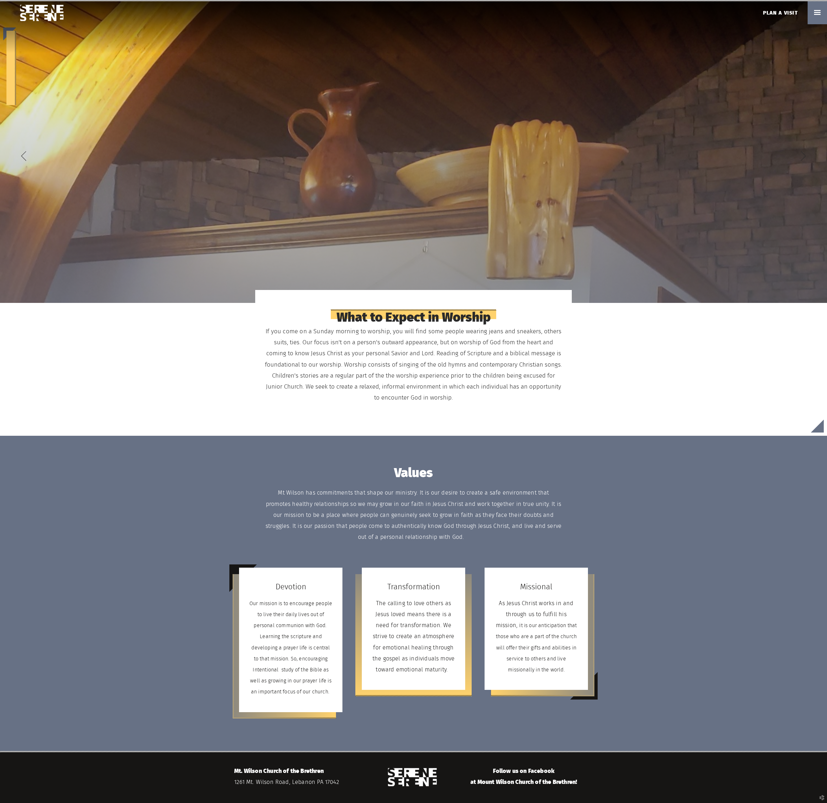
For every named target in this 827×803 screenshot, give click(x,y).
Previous (23, 156)
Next (803, 156)
